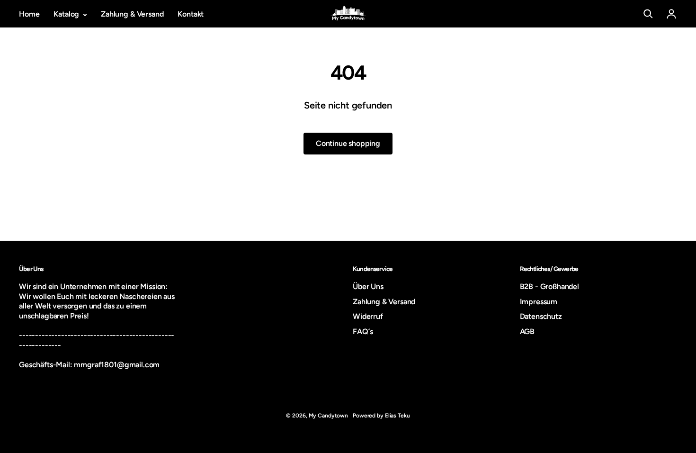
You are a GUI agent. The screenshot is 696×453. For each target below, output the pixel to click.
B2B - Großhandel (549, 286)
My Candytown (328, 415)
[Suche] (648, 13)
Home (29, 13)
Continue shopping (348, 143)
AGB (527, 331)
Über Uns (368, 286)
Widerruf (368, 316)
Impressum (539, 301)
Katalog (67, 13)
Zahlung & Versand (132, 13)
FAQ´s (363, 331)
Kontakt (191, 13)
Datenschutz (541, 316)
